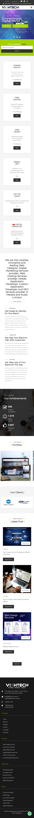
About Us (5, 722)
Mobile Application (8, 800)
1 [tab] (14, 37)
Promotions (7, 643)
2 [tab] (17, 37)
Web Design (6, 795)
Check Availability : (17, 44)
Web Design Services (9, 744)
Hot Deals (5, 730)
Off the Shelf (6, 803)
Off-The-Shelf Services (9, 755)
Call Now (6, 26)
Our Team (5, 732)
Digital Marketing (7, 805)
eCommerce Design (8, 798)
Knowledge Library (8, 770)
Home (4, 719)
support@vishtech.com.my (12, 698)
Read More (8, 559)
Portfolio (5, 724)
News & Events (7, 775)
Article (6, 549)
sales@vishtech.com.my (11, 696)
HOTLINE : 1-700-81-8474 (12, 3)
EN (6, 1)
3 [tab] (19, 37)
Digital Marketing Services (10, 752)
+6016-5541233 (26, 3)
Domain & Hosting (8, 792)
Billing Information (8, 780)
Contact (5, 727)
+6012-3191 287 (9, 707)
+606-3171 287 (9, 702)
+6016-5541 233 (9, 705)
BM (8, 1)
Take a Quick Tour (20, 26)
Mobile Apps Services (9, 750)
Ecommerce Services (9, 747)
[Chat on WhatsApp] (30, 814)
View (17, 83)
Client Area (14, 1)
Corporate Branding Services (11, 757)
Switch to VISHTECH (8, 778)
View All (17, 664)
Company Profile (7, 772)
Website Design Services (10, 646)
